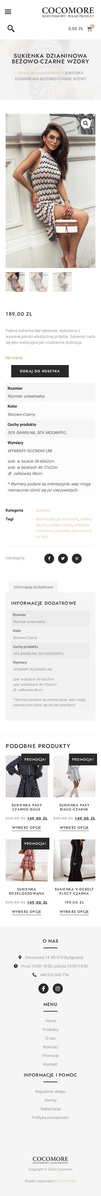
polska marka (60, 525)
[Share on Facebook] (49, 559)
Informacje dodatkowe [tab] (33, 587)
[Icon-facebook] (43, 988)
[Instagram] (58, 988)
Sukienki (54, 73)
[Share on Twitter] (63, 559)
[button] (8, 11)
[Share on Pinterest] (77, 559)
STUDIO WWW (65, 1181)
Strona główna (31, 73)
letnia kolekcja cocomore (57, 519)
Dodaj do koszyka (40, 371)
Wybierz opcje (27, 828)
